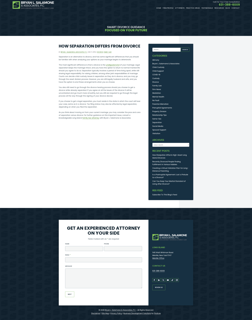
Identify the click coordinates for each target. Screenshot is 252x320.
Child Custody (158, 67)
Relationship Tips (159, 115)
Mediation (156, 93)
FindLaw (157, 313)
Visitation (156, 133)
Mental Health (158, 97)
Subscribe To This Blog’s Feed (164, 194)
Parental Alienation (160, 104)
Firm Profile (168, 8)
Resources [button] (219, 8)
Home (158, 8)
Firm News (156, 89)
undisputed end (113, 65)
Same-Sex (156, 119)
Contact (236, 8)
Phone (106, 244)
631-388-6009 (229, 5)
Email (67, 255)
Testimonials (207, 8)
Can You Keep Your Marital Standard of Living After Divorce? (169, 182)
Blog (228, 8)
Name (67, 244)
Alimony (155, 60)
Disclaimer (95, 313)
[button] (249, 308)
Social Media (157, 126)
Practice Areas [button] (193, 8)
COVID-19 (156, 74)
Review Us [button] (159, 287)
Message (68, 266)
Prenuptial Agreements (162, 108)
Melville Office (158, 258)
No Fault (155, 100)
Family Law (108, 52)
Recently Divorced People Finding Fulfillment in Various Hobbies (166, 163)
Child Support (158, 71)
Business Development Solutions (137, 313)
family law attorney (90, 118)
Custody (156, 78)
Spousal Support (159, 130)
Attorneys (180, 8)
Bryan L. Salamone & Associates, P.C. (74, 52)
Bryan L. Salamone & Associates (165, 63)
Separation (157, 122)
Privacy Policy (116, 313)
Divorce (100, 52)
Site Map (105, 313)
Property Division (159, 111)
